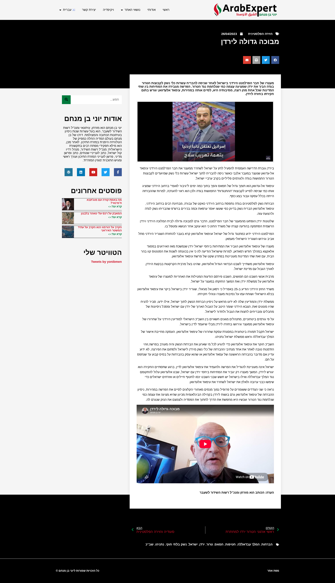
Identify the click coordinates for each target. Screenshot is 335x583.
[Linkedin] (81, 172)
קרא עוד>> (115, 206)
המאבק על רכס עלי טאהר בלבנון (101, 213)
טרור (209, 544)
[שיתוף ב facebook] (275, 60)
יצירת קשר (89, 10)
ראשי (166, 10)
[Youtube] (93, 172)
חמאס (219, 544)
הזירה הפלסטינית (260, 34)
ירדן (202, 544)
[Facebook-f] (118, 172)
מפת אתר (273, 570)
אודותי (151, 10)
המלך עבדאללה (248, 544)
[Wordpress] (69, 172)
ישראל (193, 544)
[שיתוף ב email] (247, 60)
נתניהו (159, 544)
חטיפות (230, 544)
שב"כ (150, 544)
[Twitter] (106, 172)
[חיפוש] (66, 99)
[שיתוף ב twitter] (266, 60)
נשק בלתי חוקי (176, 544)
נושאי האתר (132, 10)
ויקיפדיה (108, 10)
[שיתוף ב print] (256, 60)
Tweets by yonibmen (106, 261)
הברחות (267, 544)
